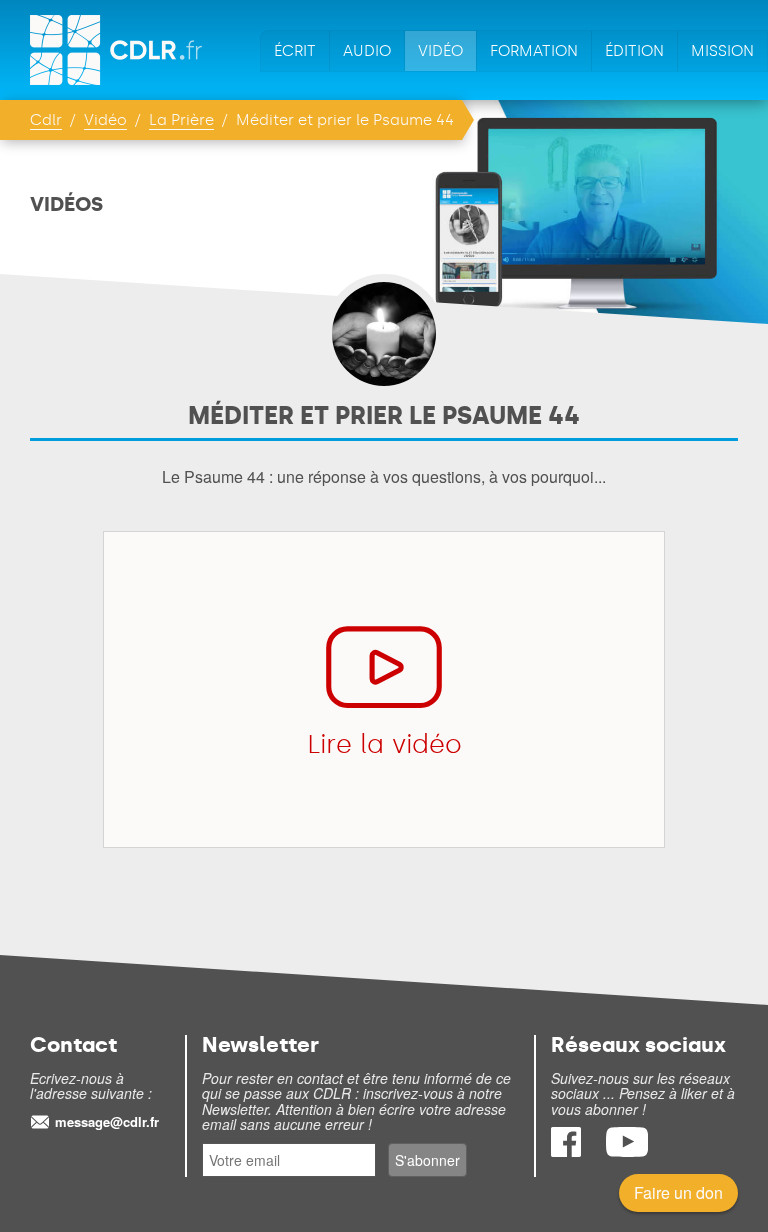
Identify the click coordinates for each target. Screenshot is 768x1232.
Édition (634, 51)
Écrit (295, 51)
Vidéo (440, 51)
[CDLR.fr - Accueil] (117, 50)
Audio (367, 51)
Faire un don (678, 1192)
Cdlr (46, 120)
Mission (722, 51)
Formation (534, 51)
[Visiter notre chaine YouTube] (627, 1150)
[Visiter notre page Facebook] (568, 1150)
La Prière (181, 120)
